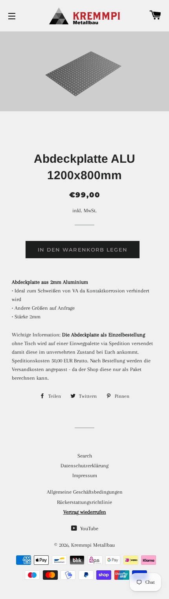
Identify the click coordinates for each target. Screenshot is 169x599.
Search (84, 456)
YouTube (88, 528)
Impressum (84, 475)
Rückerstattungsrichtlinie (84, 502)
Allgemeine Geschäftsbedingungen (85, 492)
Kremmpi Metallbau (93, 545)
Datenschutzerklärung (84, 466)
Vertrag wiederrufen (84, 512)
